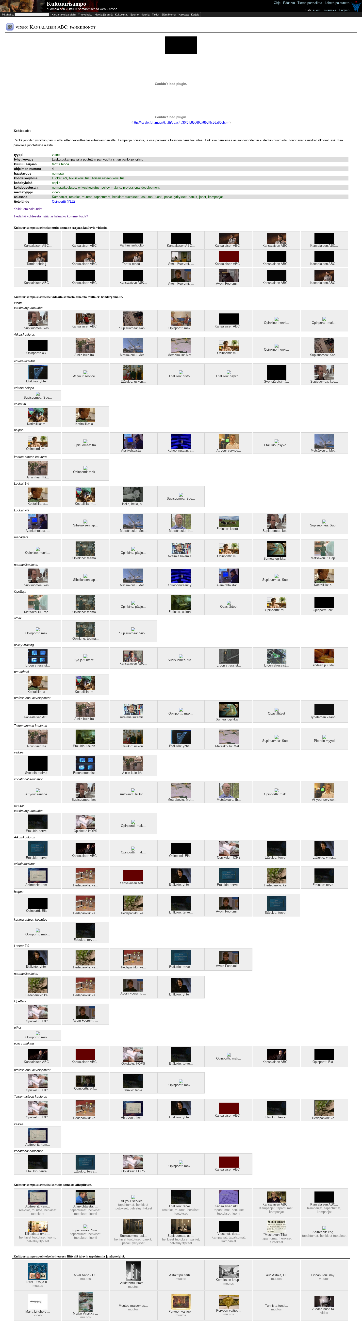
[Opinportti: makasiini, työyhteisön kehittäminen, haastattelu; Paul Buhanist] (133, 823)
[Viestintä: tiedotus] (229, 1231)
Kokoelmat (121, 14)
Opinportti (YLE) (63, 201)
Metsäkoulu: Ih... (181, 531)
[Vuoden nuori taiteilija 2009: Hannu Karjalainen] (324, 1306)
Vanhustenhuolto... (133, 245)
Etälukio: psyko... (228, 376)
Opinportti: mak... (180, 328)
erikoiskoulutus (88, 187)
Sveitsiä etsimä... (276, 381)
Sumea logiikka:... (276, 558)
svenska (330, 10)
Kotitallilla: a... (85, 424)
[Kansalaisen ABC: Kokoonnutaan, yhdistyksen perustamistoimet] (229, 1203)
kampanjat (215, 197)
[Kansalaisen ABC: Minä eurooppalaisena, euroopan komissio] (276, 243)
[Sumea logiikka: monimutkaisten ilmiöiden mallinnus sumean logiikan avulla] (276, 555)
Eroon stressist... (37, 665)
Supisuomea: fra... (85, 445)
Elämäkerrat (169, 14)
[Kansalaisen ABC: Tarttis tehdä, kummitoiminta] (85, 243)
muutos (87, 197)
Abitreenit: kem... (37, 885)
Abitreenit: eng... (324, 1232)
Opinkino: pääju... (133, 552)
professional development (141, 187)
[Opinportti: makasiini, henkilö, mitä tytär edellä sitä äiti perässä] (181, 325)
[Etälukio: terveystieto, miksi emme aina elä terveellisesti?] (38, 855)
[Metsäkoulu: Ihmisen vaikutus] (181, 528)
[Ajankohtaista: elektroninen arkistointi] (133, 447)
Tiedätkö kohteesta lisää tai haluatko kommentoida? (51, 216)
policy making (111, 187)
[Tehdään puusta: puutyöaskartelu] (324, 662)
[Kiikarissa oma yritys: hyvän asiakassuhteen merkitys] (38, 1231)
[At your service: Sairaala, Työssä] (85, 373)
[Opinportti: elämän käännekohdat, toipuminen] (85, 1085)
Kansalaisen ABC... (38, 245)
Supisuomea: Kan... (133, 328)
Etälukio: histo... (181, 376)
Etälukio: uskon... (133, 381)
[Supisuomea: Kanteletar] (133, 325)
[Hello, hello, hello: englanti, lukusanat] (133, 501)
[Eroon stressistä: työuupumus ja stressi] (276, 662)
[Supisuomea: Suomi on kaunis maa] (38, 394)
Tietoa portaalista (309, 3)
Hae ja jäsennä (104, 14)
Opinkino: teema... (85, 558)
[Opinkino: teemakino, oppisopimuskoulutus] (85, 555)
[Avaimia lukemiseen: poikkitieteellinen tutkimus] (181, 553)
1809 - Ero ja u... (38, 1282)
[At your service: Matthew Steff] (229, 447)
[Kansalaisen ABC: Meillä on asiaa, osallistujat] (229, 323)
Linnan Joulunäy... (324, 1275)
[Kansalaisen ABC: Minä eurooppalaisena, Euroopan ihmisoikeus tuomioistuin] (85, 261)
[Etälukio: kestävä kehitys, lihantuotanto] (229, 526)
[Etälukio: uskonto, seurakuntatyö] (133, 378)
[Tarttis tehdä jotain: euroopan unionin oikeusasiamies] (133, 261)
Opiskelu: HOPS (85, 831)
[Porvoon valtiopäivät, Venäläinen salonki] (229, 1307)
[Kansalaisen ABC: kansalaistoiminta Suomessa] (181, 243)
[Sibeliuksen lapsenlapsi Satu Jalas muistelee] (85, 522)
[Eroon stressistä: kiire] (229, 662)
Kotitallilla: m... (38, 424)
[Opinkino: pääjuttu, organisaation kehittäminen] (133, 550)
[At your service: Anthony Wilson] (38, 791)
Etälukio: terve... (37, 831)
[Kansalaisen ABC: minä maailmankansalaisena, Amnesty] (324, 261)
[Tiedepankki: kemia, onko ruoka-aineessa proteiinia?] (85, 882)
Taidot (155, 14)
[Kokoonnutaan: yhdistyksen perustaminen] (181, 447)
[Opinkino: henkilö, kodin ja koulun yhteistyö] (277, 320)
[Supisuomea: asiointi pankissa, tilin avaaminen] (181, 1233)
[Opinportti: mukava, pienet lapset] (229, 350)
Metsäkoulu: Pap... (324, 558)
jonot (202, 197)
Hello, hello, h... (133, 504)
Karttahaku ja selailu (64, 14)
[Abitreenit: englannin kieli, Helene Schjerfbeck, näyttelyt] (324, 1229)
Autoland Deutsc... (133, 794)
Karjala (195, 14)
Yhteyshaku (85, 14)
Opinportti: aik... (37, 353)
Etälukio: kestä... (228, 529)
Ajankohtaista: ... (133, 450)
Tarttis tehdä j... (38, 264)
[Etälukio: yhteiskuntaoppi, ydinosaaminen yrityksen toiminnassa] (38, 378)
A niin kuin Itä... (85, 355)
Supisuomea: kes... (38, 328)
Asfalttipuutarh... (181, 1275)
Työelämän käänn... (324, 717)
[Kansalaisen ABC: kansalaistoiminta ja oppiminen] (85, 280)
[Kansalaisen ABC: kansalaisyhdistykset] (38, 280)
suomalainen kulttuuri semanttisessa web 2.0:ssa (82, 9)
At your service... (85, 376)
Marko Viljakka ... (85, 1313)
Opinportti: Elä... (181, 856)
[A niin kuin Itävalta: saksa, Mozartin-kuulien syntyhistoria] (85, 352)
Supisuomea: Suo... (38, 397)
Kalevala (184, 14)
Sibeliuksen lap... (85, 525)
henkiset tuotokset (125, 197)
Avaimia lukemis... (181, 556)
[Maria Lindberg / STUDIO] (38, 1308)
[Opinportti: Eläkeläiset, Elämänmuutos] (181, 853)
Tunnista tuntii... (276, 1305)
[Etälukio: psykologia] (229, 373)
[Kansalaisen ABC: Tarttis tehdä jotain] (38, 243)
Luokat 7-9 (59, 178)
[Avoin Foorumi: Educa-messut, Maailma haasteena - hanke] (229, 280)
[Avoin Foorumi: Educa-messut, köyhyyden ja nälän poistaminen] (181, 260)
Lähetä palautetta (337, 3)
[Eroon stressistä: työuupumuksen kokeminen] (38, 662)
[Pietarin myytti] (324, 738)
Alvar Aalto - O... (86, 1275)
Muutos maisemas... (133, 1305)
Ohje (277, 3)
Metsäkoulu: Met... (133, 355)
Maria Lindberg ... (37, 1311)
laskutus (147, 197)
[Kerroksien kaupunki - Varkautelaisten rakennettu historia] (229, 1277)
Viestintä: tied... (228, 1234)
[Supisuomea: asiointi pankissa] (133, 1233)
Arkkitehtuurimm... (133, 1283)
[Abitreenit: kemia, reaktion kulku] (38, 882)
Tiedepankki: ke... (85, 885)
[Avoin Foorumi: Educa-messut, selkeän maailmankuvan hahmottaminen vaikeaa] (181, 280)
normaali (58, 173)
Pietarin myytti (324, 741)
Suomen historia (139, 14)
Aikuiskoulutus (79, 178)
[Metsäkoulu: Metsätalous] (133, 352)
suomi (317, 10)
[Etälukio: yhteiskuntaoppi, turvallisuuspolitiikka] (324, 854)
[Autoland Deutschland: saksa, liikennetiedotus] (133, 791)
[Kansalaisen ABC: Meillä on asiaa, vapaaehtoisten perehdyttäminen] (85, 323)
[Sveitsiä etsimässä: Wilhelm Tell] (276, 378)
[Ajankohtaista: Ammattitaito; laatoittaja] (85, 1203)
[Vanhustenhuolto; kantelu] (133, 242)
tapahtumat (102, 197)
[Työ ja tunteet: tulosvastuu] (85, 657)
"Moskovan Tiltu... (276, 1235)
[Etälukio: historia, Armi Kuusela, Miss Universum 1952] (181, 373)
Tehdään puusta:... (324, 665)
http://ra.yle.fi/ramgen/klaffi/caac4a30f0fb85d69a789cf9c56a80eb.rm (181, 122)
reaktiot (74, 197)
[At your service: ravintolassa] (133, 1198)
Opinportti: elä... (85, 1088)
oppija (56, 183)
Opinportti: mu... (228, 353)
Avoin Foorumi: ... (181, 263)
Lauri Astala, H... (276, 1275)
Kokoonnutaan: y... (180, 450)
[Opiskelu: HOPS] (85, 828)
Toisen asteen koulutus (108, 178)
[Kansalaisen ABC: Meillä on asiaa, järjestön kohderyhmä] (276, 1201)
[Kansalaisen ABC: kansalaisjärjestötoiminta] (276, 261)
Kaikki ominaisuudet (28, 209)
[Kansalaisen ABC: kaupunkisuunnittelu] (276, 280)
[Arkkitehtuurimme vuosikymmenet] (133, 1280)
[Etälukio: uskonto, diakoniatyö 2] (181, 609)
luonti (158, 197)
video (56, 155)
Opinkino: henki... (276, 323)
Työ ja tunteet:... (85, 660)
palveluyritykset (175, 197)
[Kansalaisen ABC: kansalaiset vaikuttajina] (133, 279)
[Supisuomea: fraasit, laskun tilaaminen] (85, 442)
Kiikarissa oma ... (37, 1234)
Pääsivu (289, 3)
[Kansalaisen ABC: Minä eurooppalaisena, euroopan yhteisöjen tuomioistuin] (324, 280)
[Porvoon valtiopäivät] (181, 1308)
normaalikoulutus (64, 187)
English (344, 10)
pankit (193, 197)
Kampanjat (59, 197)
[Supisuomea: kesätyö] (38, 325)
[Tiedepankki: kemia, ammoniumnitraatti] (276, 882)
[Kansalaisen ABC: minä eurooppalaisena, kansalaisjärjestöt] (229, 243)
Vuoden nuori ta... (324, 1309)
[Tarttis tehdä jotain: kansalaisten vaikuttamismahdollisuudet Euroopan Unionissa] (38, 261)
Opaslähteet (228, 606)
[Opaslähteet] (229, 603)
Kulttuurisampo (66, 4)
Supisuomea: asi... (133, 1236)
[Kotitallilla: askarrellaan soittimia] (85, 421)
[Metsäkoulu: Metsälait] (181, 352)
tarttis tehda (60, 164)
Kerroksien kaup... (229, 1280)
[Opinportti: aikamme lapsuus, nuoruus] (38, 350)
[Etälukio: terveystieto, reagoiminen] (38, 828)
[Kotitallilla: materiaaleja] (38, 421)
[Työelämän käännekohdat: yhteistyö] (324, 714)
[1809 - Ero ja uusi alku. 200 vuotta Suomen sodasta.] (38, 1279)
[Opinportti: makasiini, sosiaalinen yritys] (324, 320)
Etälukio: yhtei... (37, 381)
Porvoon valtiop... (181, 1311)
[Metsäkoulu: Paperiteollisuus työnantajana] (324, 555)
